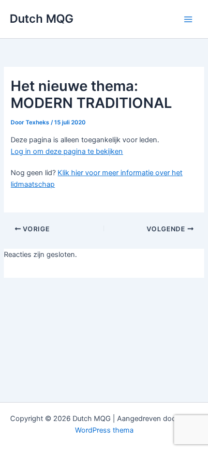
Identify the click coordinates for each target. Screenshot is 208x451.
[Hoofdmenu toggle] (188, 19)
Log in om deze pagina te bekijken (67, 151)
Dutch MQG (42, 19)
